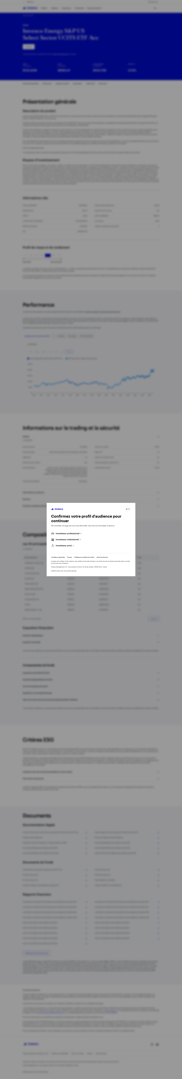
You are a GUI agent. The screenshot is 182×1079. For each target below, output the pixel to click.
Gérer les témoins (102, 557)
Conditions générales (58, 557)
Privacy (69, 557)
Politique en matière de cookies (84, 557)
